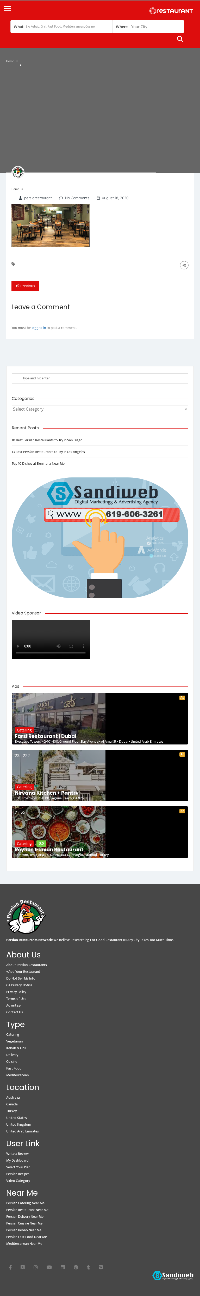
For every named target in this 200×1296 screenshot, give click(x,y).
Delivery (12, 1055)
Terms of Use (16, 999)
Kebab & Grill (16, 1048)
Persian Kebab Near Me (23, 1230)
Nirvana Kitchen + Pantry (47, 793)
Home (10, 61)
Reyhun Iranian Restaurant (49, 850)
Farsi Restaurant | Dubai (45, 736)
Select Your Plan (18, 1167)
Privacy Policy (16, 992)
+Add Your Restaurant (23, 972)
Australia (13, 1097)
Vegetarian (14, 1041)
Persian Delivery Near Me (24, 1217)
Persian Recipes (17, 1174)
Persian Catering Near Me (25, 1203)
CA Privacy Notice (19, 985)
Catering (24, 730)
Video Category (18, 1181)
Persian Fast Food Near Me (26, 1237)
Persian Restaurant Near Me (27, 1210)
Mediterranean (17, 1075)
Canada (12, 1104)
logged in (39, 328)
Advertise (13, 1005)
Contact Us (14, 1012)
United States (16, 1118)
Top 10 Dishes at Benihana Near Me (38, 463)
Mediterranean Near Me (24, 1244)
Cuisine (11, 1062)
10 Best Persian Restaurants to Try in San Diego (47, 440)
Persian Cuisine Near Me (24, 1223)
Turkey (11, 1111)
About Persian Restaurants (26, 965)
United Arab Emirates (22, 1131)
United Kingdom (18, 1124)
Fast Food (14, 1068)
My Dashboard (17, 1160)
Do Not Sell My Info (20, 978)
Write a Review (17, 1154)
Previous (27, 285)
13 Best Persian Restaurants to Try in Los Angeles (48, 452)
